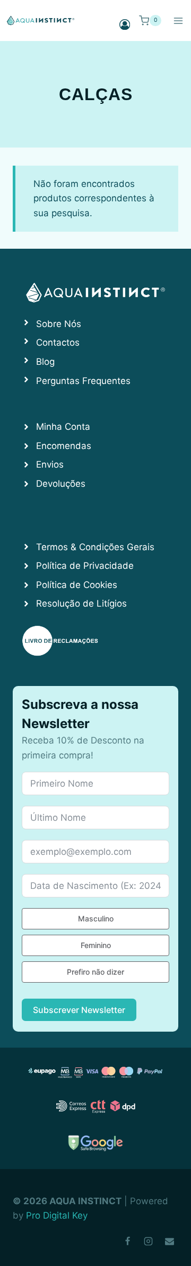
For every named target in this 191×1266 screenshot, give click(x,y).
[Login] (124, 24)
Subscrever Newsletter (79, 1009)
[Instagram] (149, 1241)
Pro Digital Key (57, 1215)
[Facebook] (128, 1241)
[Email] (169, 1241)
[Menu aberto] (178, 21)
